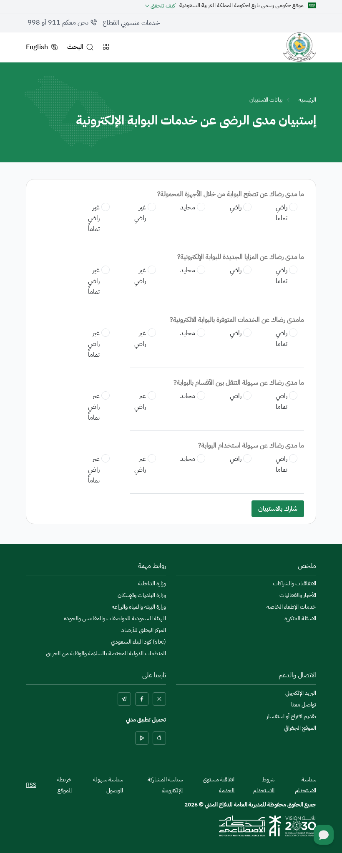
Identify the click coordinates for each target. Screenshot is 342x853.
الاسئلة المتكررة (300, 618)
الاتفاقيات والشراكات (294, 583)
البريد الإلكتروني (300, 693)
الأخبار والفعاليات (297, 595)
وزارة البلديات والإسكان (142, 595)
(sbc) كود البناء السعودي (138, 642)
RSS (31, 785)
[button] (160, 5)
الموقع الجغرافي (300, 728)
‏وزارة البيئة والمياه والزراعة (139, 607)
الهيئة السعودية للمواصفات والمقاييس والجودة (115, 618)
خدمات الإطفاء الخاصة (291, 607)
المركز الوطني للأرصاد (143, 630)
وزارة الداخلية (152, 583)
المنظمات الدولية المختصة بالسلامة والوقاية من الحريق (106, 653)
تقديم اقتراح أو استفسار (291, 716)
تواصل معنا (303, 705)
